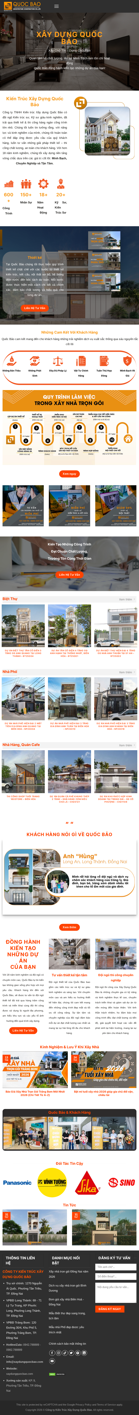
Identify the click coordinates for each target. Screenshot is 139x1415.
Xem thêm (125, 599)
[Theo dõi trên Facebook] (52, 1353)
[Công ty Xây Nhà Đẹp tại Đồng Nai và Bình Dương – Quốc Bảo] (26, 6)
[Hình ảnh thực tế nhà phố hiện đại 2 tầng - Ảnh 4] (114, 1133)
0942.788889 (31, 1344)
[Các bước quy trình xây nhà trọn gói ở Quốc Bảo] (69, 427)
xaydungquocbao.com (19, 1373)
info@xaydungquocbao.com (24, 1361)
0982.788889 (14, 1349)
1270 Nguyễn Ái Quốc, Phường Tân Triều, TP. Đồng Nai (24, 1288)
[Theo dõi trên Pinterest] (78, 1353)
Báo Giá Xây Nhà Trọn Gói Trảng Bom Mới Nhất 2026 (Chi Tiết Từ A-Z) (35, 1093)
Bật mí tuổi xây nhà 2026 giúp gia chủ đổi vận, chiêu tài (104, 1093)
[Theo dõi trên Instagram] (59, 1353)
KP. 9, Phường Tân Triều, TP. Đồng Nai (23, 1385)
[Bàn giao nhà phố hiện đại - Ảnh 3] (25, 1133)
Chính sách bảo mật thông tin (67, 1343)
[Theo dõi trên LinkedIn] (84, 1353)
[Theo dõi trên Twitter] (71, 1353)
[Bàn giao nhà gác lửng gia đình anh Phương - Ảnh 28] (69, 1133)
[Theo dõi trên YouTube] (52, 1361)
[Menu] (56, 6)
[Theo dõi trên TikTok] (65, 1353)
